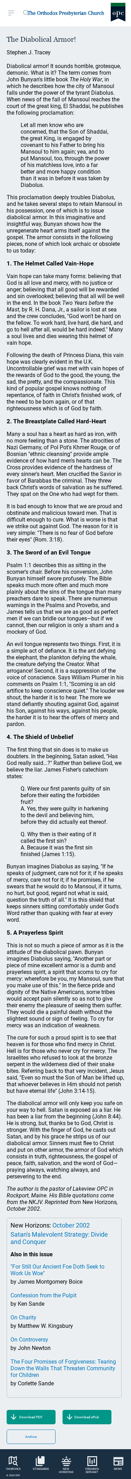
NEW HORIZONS (66, 1470)
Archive (31, 1437)
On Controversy (29, 1339)
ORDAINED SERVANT (92, 1470)
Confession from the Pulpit (43, 1295)
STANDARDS (41, 1469)
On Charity (23, 1317)
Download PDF (31, 1417)
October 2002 (71, 1225)
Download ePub (86, 1417)
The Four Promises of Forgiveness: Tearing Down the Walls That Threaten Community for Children (63, 1368)
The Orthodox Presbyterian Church (66, 13)
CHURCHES (13, 1469)
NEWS (118, 1469)
